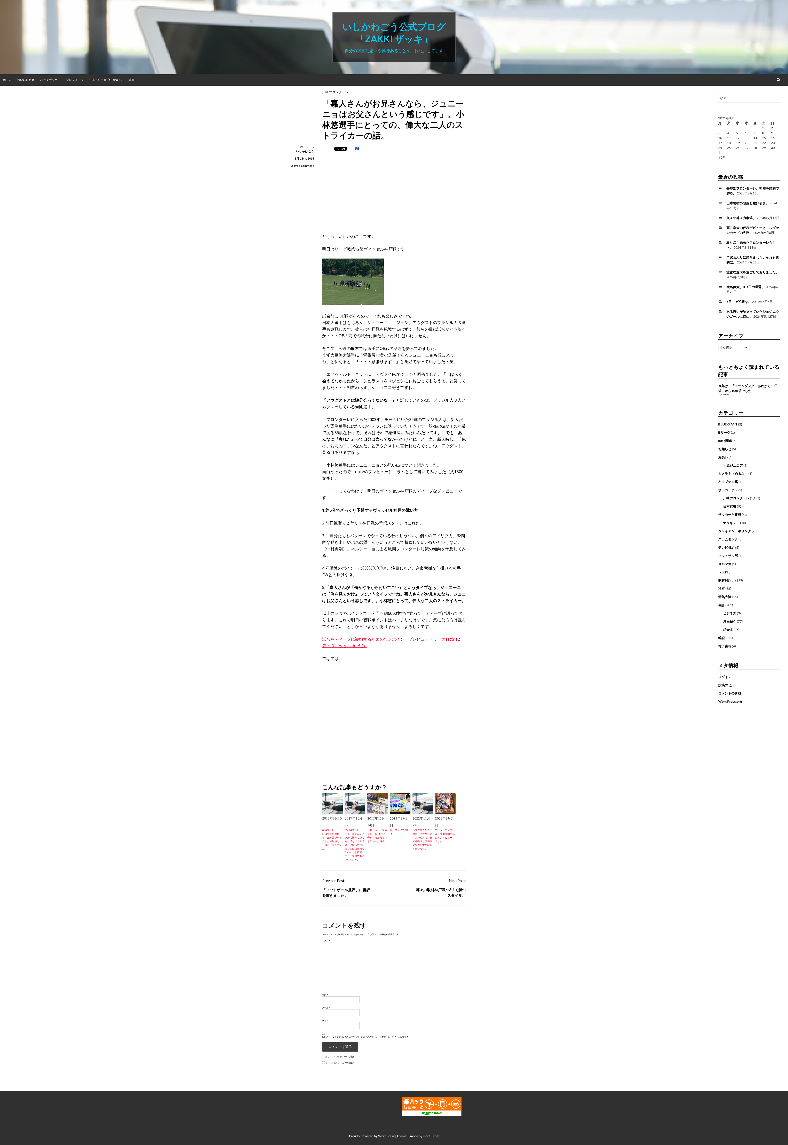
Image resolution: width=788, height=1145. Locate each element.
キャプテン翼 (728, 482)
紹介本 (728, 629)
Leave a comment (302, 165)
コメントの (729, 693)
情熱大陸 (724, 597)
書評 (721, 605)
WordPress (386, 1136)
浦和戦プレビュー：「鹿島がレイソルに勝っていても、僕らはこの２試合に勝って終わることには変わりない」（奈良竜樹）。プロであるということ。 (354, 845)
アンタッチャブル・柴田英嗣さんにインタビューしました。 (445, 836)
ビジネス (729, 613)
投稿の (726, 685)
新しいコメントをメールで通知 (339, 1056)
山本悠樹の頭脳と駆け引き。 (747, 203)
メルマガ (724, 564)
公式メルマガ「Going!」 (106, 80)
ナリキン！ (731, 523)
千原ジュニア (733, 465)
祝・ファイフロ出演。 (400, 832)
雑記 (721, 638)
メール (326, 1007)
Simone (413, 1136)
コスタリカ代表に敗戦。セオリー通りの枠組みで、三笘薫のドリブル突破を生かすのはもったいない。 (422, 839)
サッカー (724, 490)
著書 (132, 80)
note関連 (725, 441)
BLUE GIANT (728, 424)
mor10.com (431, 1136)
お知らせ (724, 449)
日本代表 (729, 506)
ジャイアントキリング (734, 531)
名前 (325, 994)
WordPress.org (730, 701)
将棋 (721, 588)
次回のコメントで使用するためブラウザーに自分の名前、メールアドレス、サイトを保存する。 (366, 1037)
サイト (325, 1020)
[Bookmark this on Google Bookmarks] (357, 148)
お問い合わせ (25, 80)
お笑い (723, 457)
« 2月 (722, 157)
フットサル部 (728, 556)
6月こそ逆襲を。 (738, 301)
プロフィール (74, 80)
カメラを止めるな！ (733, 473)
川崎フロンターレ (335, 92)
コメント (326, 940)
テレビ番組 (726, 547)
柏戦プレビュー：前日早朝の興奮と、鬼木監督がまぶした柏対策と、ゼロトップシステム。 (332, 839)
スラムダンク (728, 539)
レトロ (723, 572)
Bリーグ (724, 432)
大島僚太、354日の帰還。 (745, 287)
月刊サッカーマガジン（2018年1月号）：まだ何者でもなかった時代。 (377, 836)
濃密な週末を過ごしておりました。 (752, 272)
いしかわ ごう (305, 151)
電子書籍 (724, 646)
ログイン (724, 677)
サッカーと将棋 (729, 514)
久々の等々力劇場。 (741, 218)
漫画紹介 (729, 621)
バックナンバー (50, 80)
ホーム (7, 80)
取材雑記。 (726, 580)
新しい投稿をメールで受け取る (339, 1063)
